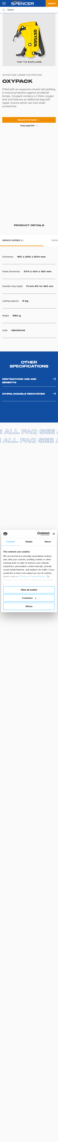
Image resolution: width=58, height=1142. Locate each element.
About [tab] (47, 541)
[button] (29, 120)
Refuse (29, 606)
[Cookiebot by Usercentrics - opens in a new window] (38, 534)
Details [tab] (29, 541)
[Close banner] (54, 534)
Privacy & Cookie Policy (32, 576)
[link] (52, 3)
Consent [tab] (10, 541)
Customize (27, 598)
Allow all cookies (29, 590)
